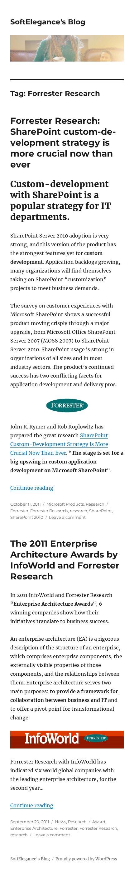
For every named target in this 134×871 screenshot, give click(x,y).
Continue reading (31, 488)
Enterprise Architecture (34, 828)
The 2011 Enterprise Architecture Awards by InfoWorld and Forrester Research (64, 560)
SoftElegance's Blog (47, 22)
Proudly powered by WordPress (86, 859)
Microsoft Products (65, 504)
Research (95, 504)
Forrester (19, 510)
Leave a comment (67, 517)
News (60, 821)
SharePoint (100, 510)
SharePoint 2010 (26, 517)
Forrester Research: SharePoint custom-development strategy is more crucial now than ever (63, 142)
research (78, 510)
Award (98, 821)
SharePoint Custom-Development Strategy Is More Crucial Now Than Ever (59, 444)
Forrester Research (49, 510)
